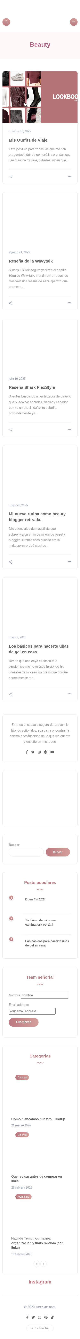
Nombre (14, 995)
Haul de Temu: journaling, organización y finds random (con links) (37, 1243)
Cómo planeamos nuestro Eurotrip (38, 1119)
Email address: (19, 1005)
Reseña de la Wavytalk (31, 261)
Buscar (14, 845)
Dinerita (22, 1077)
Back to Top (42, 1328)
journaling (23, 1196)
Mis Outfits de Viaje (28, 140)
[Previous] (36, 1264)
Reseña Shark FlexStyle (32, 387)
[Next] (43, 1264)
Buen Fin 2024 (35, 899)
